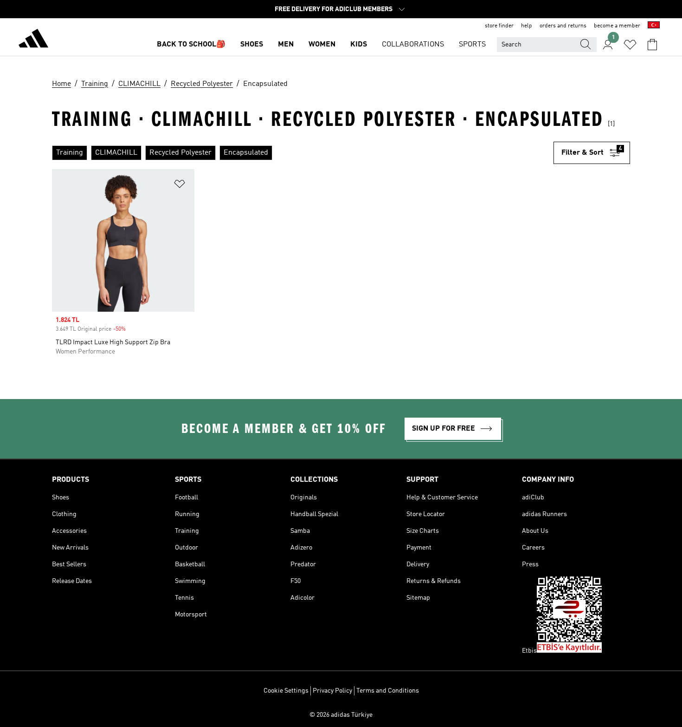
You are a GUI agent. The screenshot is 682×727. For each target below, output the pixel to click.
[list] (302, 152)
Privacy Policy (332, 691)
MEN (286, 44)
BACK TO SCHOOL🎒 (191, 44)
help (526, 26)
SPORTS (472, 44)
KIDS (358, 44)
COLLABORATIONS (413, 44)
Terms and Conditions (387, 691)
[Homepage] (33, 40)
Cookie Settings (286, 691)
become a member (617, 26)
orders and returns (563, 26)
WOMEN (322, 44)
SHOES (251, 44)
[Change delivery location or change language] (653, 26)
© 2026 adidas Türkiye (341, 715)
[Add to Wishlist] (179, 186)
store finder (499, 26)
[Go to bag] (652, 44)
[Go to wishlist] (630, 44)
